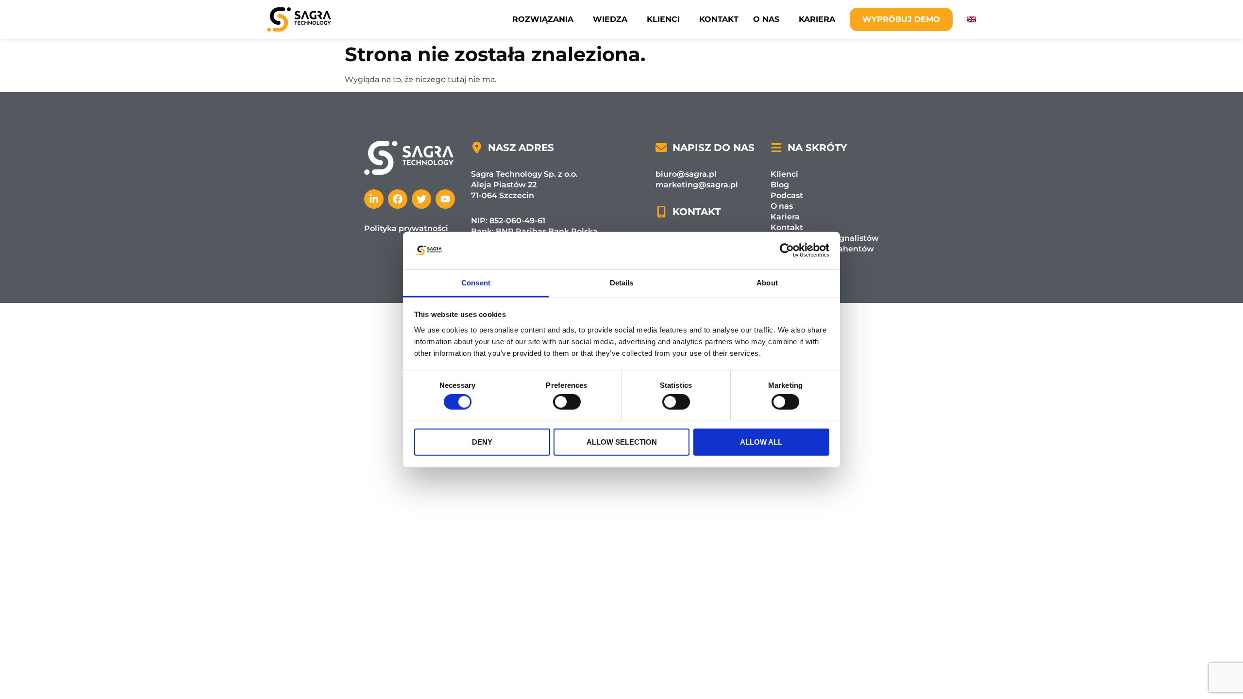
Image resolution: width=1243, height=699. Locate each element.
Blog (780, 184)
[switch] (567, 402)
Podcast (787, 195)
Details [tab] (622, 283)
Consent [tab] (475, 283)
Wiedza (610, 19)
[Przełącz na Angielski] (971, 19)
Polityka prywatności (406, 228)
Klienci (663, 19)
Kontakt (719, 19)
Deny (482, 441)
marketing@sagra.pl (696, 184)
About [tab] (767, 283)
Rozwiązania (542, 19)
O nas (766, 19)
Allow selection (622, 441)
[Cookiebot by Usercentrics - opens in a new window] (786, 250)
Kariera (817, 19)
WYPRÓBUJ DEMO (901, 19)
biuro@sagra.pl (686, 174)
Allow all (761, 441)
